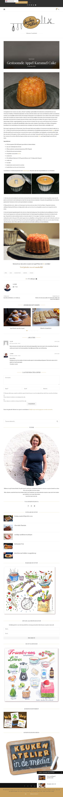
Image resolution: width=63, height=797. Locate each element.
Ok (25, 794)
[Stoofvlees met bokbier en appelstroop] (8, 555)
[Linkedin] (33, 5)
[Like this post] (27, 278)
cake (11, 272)
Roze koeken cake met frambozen (46, 328)
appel (6, 272)
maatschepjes (26, 170)
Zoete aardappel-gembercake (51, 776)
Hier (39, 136)
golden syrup (17, 272)
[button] (29, 2)
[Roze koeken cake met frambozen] (45, 317)
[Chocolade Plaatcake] (8, 528)
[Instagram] (29, 5)
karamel (25, 272)
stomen (31, 272)
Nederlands (10, 1)
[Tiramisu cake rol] (41, 785)
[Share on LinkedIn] (33, 278)
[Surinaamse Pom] (8, 546)
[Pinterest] (31, 5)
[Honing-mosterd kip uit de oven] (8, 518)
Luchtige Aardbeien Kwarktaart (23, 534)
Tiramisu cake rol (51, 784)
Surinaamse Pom (19, 544)
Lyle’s (19, 153)
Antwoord (56, 341)
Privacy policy (34, 794)
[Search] (58, 9)
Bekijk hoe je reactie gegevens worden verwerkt (40, 409)
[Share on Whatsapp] (34, 278)
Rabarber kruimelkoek (17, 328)
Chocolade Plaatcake (20, 525)
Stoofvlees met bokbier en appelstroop (25, 553)
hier (44, 263)
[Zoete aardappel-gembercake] (41, 777)
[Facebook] (27, 5)
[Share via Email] (36, 278)
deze (53, 130)
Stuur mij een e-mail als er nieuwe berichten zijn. (15, 401)
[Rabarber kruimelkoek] (17, 317)
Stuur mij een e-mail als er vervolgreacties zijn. (14, 397)
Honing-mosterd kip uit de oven (23, 516)
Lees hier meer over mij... (31, 496)
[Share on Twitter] (30, 278)
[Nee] (60, 792)
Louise (15, 284)
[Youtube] (35, 5)
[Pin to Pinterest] (31, 278)
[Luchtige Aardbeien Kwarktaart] (8, 537)
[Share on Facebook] (28, 278)
